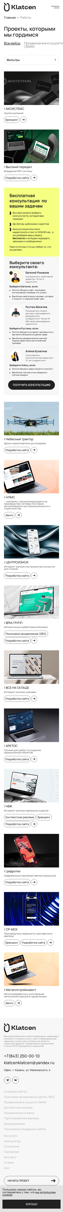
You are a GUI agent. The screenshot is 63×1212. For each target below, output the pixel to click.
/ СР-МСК (11, 929)
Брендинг (12, 119)
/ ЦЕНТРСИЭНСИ (16, 562)
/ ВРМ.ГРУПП (13, 623)
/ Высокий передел (18, 167)
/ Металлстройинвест (20, 990)
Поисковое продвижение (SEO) (26, 634)
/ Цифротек (12, 871)
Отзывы (9, 1162)
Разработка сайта (17, 178)
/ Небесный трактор (18, 439)
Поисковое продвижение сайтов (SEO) (29, 1097)
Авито (9, 515)
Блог (7, 1168)
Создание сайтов (15, 1091)
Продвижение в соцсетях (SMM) (25, 1102)
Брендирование (14, 1123)
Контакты (10, 1157)
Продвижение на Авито (19, 1113)
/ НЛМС (9, 497)
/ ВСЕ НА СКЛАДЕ (16, 688)
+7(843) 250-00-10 (22, 1056)
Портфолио (11, 1152)
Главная (10, 17)
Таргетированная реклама (21, 1118)
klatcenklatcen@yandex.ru (29, 1063)
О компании (11, 1146)
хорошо (31, 1204)
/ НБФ (8, 806)
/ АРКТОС (11, 746)
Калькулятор (12, 1141)
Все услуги (11, 1135)
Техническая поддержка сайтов (25, 1129)
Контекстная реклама (20, 817)
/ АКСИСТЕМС (14, 109)
